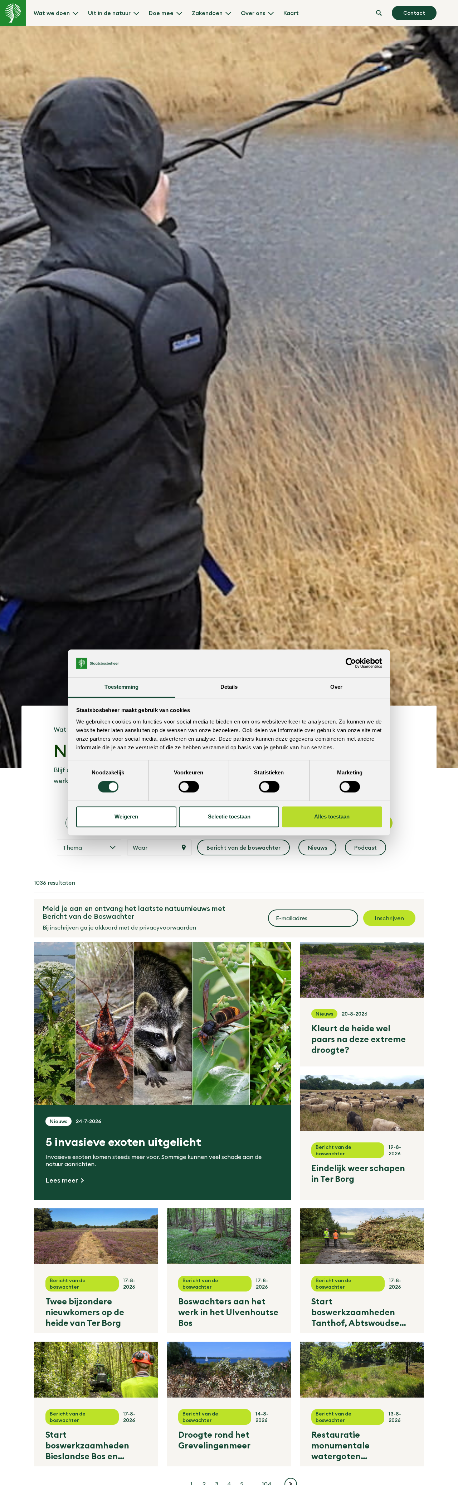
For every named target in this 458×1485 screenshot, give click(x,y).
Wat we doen (52, 12)
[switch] (189, 787)
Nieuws (322, 849)
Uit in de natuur (109, 12)
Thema (72, 847)
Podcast (370, 849)
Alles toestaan (332, 816)
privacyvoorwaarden (167, 927)
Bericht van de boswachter (244, 849)
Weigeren (126, 816)
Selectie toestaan (229, 816)
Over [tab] (336, 687)
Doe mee (161, 12)
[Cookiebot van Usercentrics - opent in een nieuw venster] (351, 663)
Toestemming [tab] (121, 687)
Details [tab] (229, 687)
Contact (414, 13)
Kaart (291, 12)
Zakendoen (207, 12)
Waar (140, 847)
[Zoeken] (379, 13)
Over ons (253, 12)
